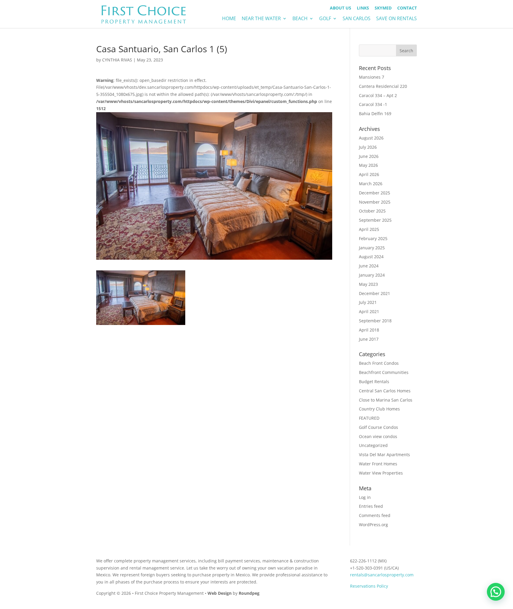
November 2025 (374, 202)
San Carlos (356, 19)
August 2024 (371, 256)
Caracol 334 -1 (373, 104)
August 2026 (371, 138)
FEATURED (369, 418)
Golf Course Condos (378, 427)
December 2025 (374, 193)
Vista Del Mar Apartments (384, 454)
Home (229, 19)
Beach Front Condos (379, 363)
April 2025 (369, 229)
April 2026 (369, 174)
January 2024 (372, 275)
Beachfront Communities (383, 372)
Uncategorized (373, 445)
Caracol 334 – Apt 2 (378, 95)
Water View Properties (381, 473)
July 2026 (368, 147)
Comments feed (374, 515)
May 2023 (368, 284)
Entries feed (371, 506)
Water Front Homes (378, 464)
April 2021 (369, 311)
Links (363, 8)
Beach (300, 19)
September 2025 (375, 220)
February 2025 (373, 238)
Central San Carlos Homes (385, 391)
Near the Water (261, 19)
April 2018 (369, 330)
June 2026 (369, 156)
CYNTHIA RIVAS (117, 60)
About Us (340, 8)
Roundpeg (249, 593)
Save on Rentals (396, 19)
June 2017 (369, 339)
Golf (325, 19)
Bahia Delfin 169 (375, 113)
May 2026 (368, 165)
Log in (365, 497)
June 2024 (369, 266)
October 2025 (372, 211)
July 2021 (368, 302)
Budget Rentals (374, 381)
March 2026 (370, 183)
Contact (407, 8)
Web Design (220, 593)
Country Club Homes (379, 409)
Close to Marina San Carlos (385, 400)
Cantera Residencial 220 (383, 86)
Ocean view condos (378, 436)
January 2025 (372, 247)
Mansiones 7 (371, 77)
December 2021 (374, 293)
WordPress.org (373, 524)
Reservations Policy (369, 586)
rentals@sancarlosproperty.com (382, 575)
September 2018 (375, 320)
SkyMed (383, 8)
